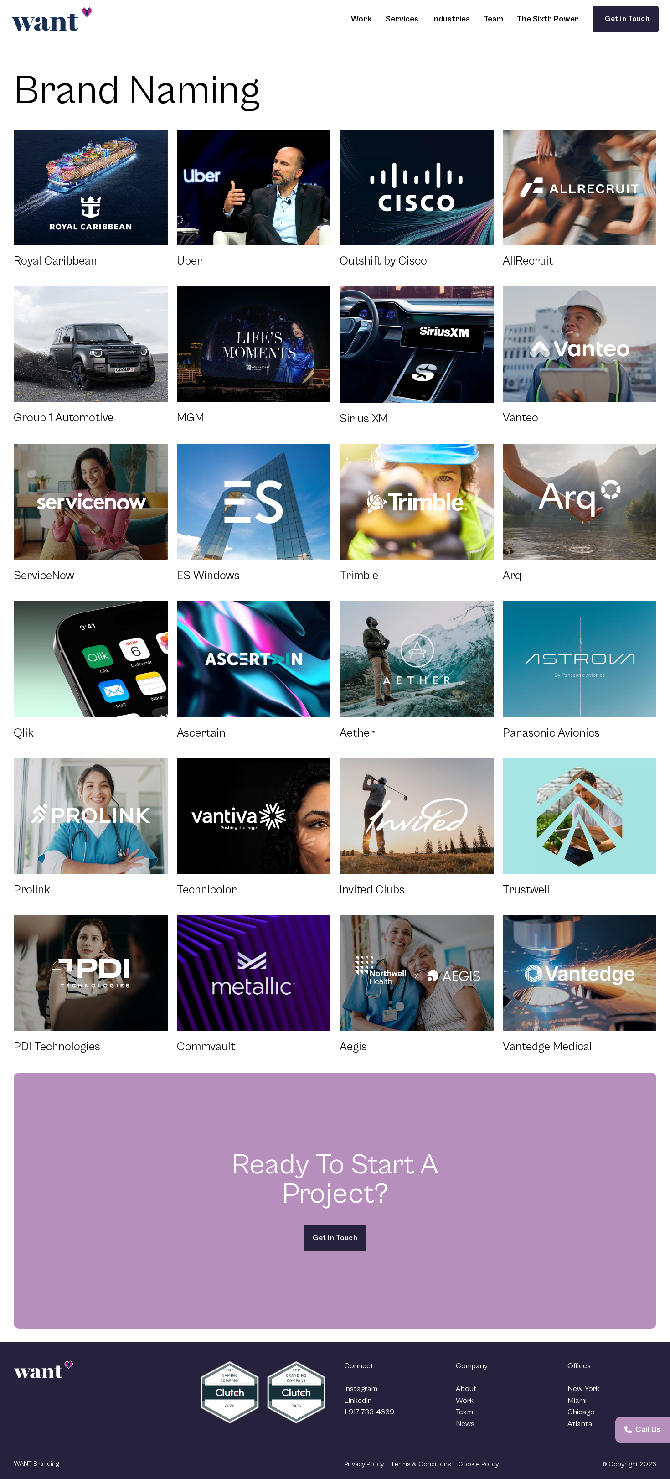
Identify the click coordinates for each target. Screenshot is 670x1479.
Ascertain (201, 733)
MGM (190, 418)
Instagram (360, 1388)
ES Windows (208, 575)
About (466, 1388)
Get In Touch (335, 1238)
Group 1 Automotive (63, 418)
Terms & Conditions (421, 1464)
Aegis (353, 1046)
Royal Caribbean (55, 261)
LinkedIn (358, 1400)
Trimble (359, 575)
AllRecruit (528, 261)
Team (493, 19)
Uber (189, 261)
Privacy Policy (364, 1464)
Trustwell (526, 890)
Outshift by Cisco (383, 261)
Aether (357, 733)
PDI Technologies (57, 1046)
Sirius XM (364, 419)
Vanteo (520, 418)
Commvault (206, 1046)
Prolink (32, 890)
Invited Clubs (372, 890)
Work (361, 19)
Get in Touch (625, 19)
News (465, 1423)
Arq (512, 575)
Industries (451, 19)
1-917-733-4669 (369, 1412)
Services (402, 19)
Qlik (24, 733)
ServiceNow (44, 575)
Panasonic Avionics (551, 733)
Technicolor (207, 890)
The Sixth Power (548, 19)
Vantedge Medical (547, 1046)
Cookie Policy (478, 1464)
